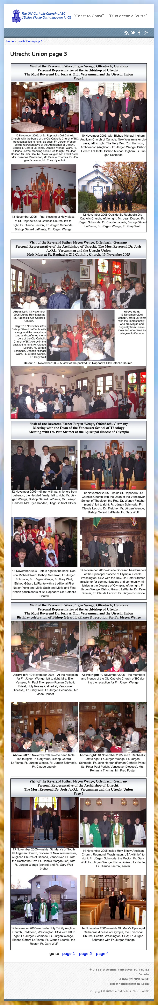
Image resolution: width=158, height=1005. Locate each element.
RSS (126, 32)
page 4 (102, 953)
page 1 (69, 953)
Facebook (139, 32)
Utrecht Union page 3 (30, 41)
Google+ (145, 32)
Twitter (132, 32)
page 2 (86, 953)
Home (10, 41)
